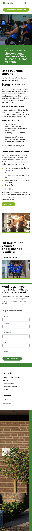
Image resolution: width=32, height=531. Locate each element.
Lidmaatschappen (9, 383)
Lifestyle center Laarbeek (11, 377)
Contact (5, 390)
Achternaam (5, 323)
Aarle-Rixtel (7, 400)
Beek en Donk (8, 403)
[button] (25, 3)
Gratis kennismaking (10, 386)
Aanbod (5, 380)
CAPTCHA (5, 352)
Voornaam (5, 316)
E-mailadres (6, 333)
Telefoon (5, 342)
